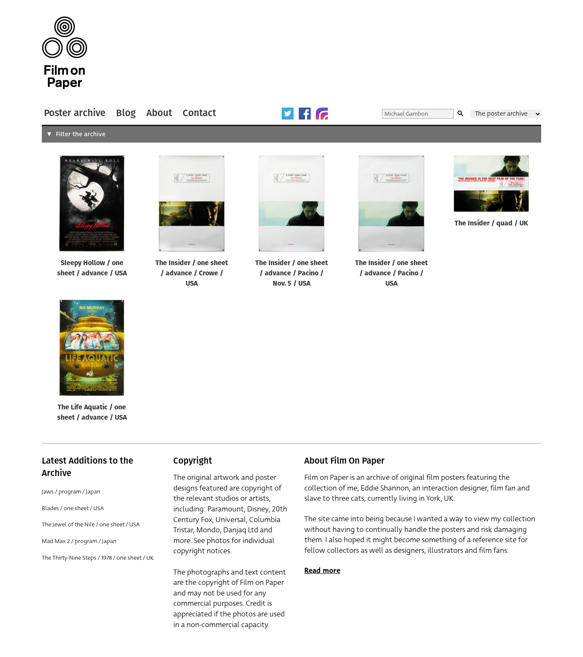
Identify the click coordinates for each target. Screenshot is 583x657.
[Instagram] (322, 114)
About (159, 113)
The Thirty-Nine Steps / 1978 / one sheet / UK (98, 558)
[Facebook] (305, 114)
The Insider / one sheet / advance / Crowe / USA (191, 273)
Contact (199, 113)
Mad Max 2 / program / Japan (79, 541)
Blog (126, 113)
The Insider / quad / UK (491, 223)
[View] (91, 205)
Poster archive (74, 113)
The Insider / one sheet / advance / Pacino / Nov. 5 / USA (291, 273)
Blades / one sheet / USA (73, 508)
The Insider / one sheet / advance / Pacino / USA (391, 273)
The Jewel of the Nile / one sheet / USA (91, 524)
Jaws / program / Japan (71, 492)
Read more (322, 570)
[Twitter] (288, 114)
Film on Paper (64, 52)
